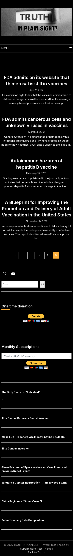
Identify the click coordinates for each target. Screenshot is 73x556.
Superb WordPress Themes (36, 548)
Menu (5, 48)
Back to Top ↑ (36, 552)
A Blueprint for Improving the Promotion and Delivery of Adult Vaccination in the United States (36, 209)
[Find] (42, 284)
